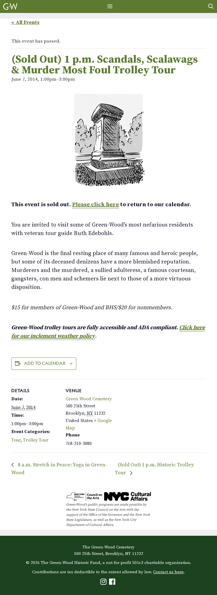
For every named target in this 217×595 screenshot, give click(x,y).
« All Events (25, 22)
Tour (16, 440)
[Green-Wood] (10, 6)
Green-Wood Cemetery (89, 399)
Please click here (95, 204)
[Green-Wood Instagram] (104, 583)
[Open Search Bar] (211, 6)
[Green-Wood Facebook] (113, 583)
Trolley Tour (35, 440)
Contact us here (168, 572)
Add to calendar (45, 363)
